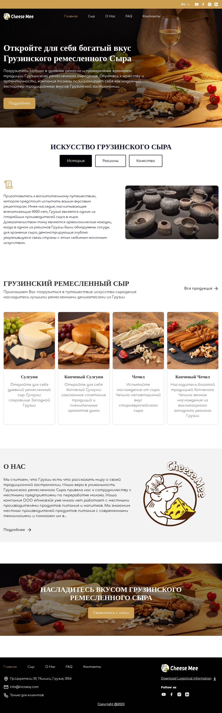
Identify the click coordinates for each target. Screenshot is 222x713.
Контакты (151, 16)
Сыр (91, 16)
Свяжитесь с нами (111, 613)
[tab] (76, 161)
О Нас (110, 16)
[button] (185, 4)
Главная (71, 16)
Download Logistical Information (186, 678)
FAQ (129, 16)
